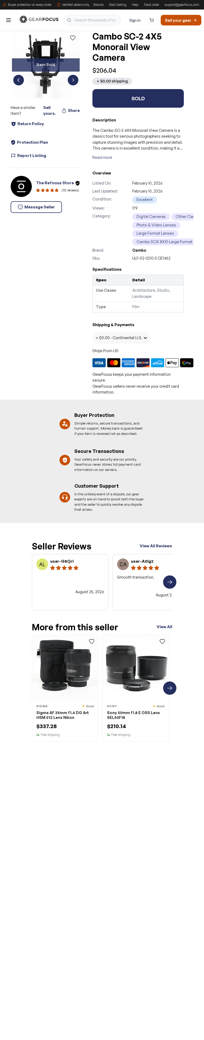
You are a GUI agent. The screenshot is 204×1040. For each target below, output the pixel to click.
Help (135, 5)
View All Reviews (156, 545)
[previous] (18, 80)
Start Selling (117, 5)
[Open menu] (8, 20)
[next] (73, 80)
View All (164, 626)
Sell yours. (49, 110)
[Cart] (151, 20)
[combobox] (92, 20)
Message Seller (39, 206)
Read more (102, 157)
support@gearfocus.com (181, 5)
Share (74, 110)
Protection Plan (32, 142)
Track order (151, 5)
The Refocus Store (55, 182)
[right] (169, 582)
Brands (99, 5)
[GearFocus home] (39, 20)
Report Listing (31, 155)
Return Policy (31, 123)
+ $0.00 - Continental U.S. (119, 337)
